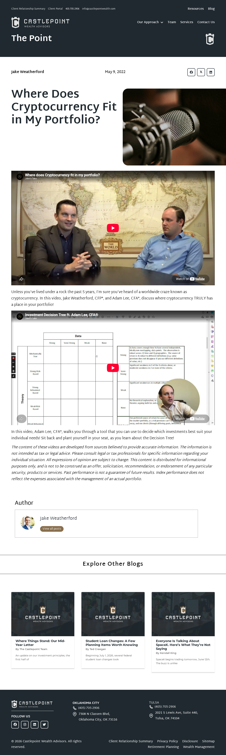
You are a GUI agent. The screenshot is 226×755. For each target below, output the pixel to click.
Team (172, 22)
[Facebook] (15, 724)
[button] (191, 72)
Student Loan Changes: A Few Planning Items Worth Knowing (112, 643)
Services (186, 22)
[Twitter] (44, 724)
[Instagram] (25, 724)
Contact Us (206, 22)
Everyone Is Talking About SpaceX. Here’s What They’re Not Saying (183, 645)
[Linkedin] (34, 724)
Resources (196, 9)
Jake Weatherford (58, 519)
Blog (211, 9)
